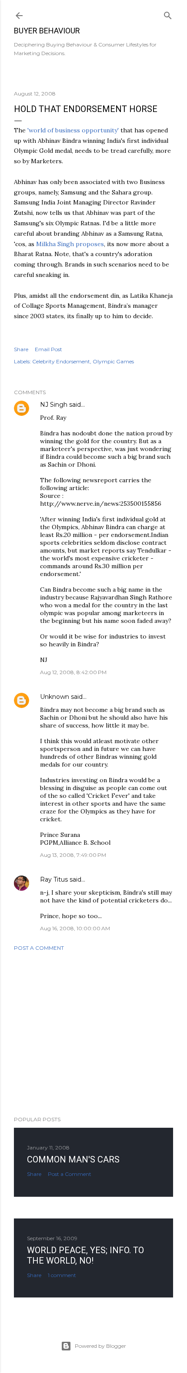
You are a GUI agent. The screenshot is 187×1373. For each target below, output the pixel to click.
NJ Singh (53, 404)
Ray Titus (54, 879)
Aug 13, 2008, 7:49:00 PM (73, 855)
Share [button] (21, 349)
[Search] (168, 13)
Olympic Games (113, 361)
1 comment (62, 1275)
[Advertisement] (93, 1033)
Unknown (54, 697)
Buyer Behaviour (47, 30)
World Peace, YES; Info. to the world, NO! (85, 1255)
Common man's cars (73, 1159)
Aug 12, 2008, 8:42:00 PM (73, 672)
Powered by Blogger (100, 1346)
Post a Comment (39, 948)
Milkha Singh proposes (70, 244)
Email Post (48, 349)
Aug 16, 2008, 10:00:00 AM (75, 928)
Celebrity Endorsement (61, 361)
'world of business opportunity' (73, 130)
